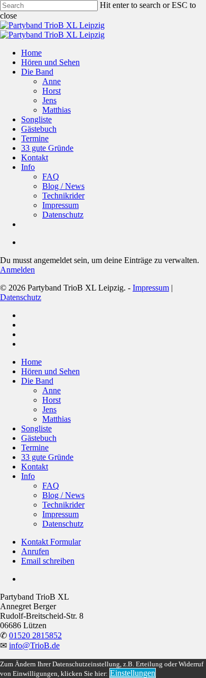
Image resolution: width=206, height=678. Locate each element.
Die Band (37, 380)
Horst (51, 399)
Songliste (36, 428)
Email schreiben (47, 560)
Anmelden (17, 269)
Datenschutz (20, 297)
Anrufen (35, 551)
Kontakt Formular (51, 541)
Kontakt (34, 466)
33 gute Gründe (47, 457)
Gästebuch (39, 437)
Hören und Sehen (50, 371)
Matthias (56, 418)
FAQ (50, 485)
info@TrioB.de (34, 645)
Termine (35, 447)
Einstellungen (132, 672)
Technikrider (63, 504)
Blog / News (63, 495)
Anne (51, 390)
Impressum (151, 287)
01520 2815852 (35, 635)
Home (31, 361)
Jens (49, 409)
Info (28, 476)
